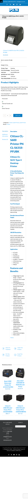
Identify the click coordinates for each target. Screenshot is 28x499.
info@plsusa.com (21, 1)
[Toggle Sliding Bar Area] (1, 1)
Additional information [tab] (5, 135)
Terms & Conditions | (11, 450)
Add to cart (17, 115)
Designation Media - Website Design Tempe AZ (14, 449)
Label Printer (22, 122)
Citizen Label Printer (14, 122)
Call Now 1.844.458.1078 (9, 1)
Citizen (8, 124)
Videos (12, 337)
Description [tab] (5, 131)
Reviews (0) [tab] (5, 139)
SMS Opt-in (18, 450)
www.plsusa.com (7, 440)
